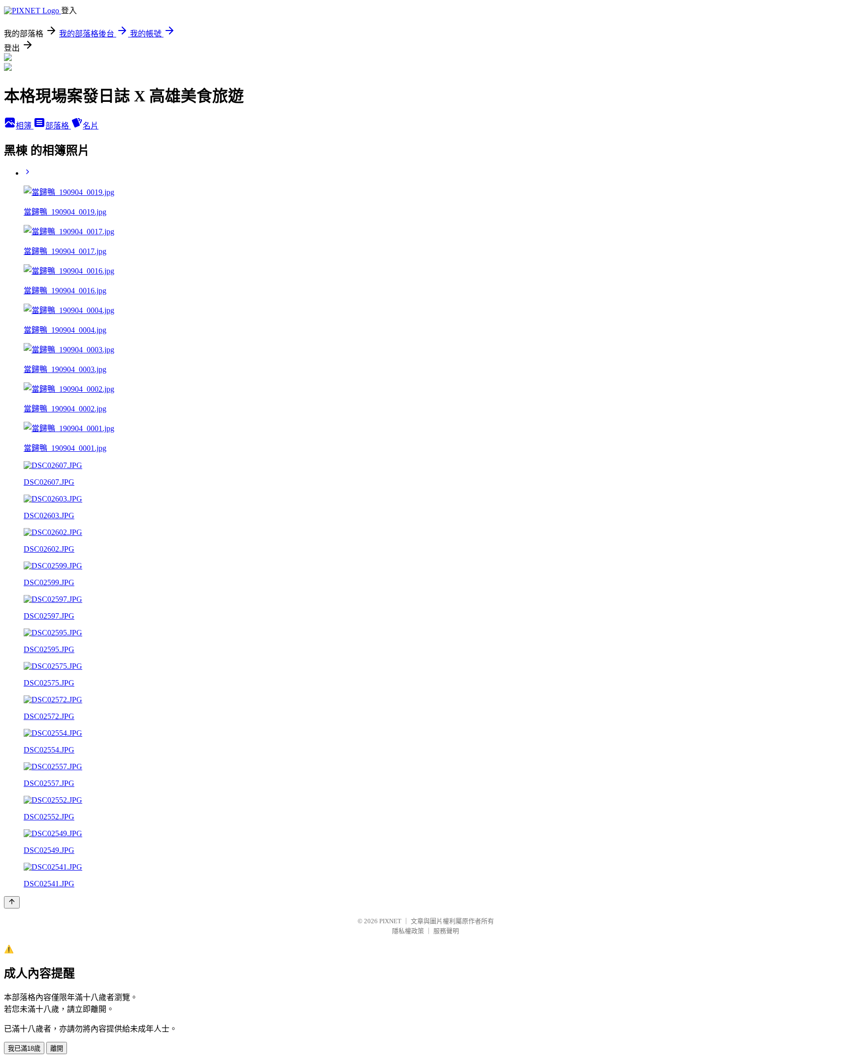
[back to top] (12, 902)
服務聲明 (446, 931)
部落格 (58, 126)
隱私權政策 (408, 931)
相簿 (24, 126)
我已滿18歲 (24, 1048)
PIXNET (390, 921)
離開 (56, 1048)
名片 (90, 126)
